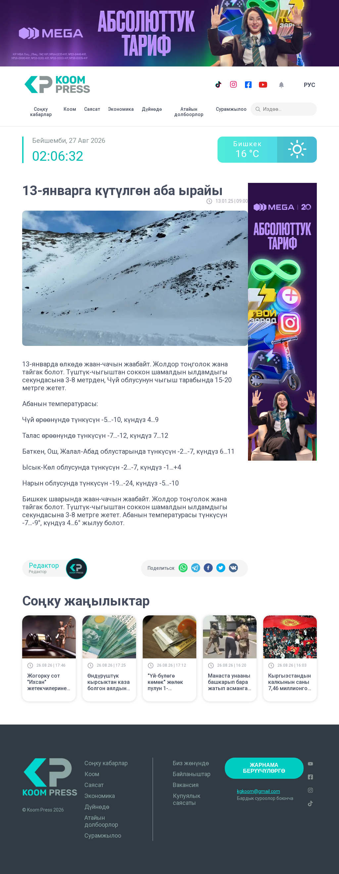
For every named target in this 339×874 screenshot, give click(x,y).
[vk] (233, 568)
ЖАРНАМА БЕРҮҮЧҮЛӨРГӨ (264, 768)
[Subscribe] (281, 84)
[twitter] (220, 568)
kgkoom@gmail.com (258, 791)
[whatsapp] (183, 568)
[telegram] (195, 568)
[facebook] (208, 568)
